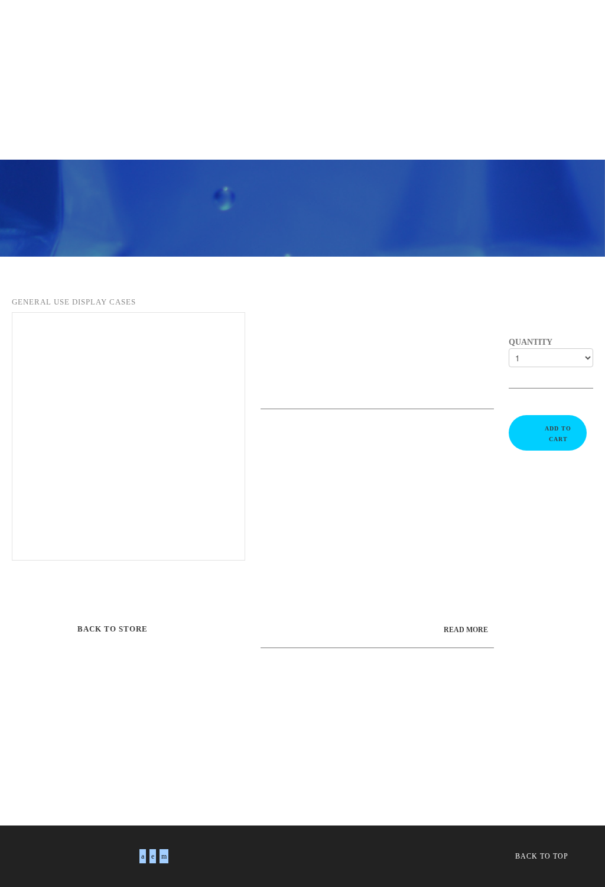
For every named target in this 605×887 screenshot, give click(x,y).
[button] (240, 119)
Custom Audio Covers (349, 72)
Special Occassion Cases (84, 72)
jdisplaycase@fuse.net (413, 607)
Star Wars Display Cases (220, 72)
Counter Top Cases (71, 94)
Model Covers (447, 27)
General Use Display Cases (89, 50)
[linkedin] (152, 856)
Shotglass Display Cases (231, 50)
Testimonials (168, 94)
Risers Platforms (351, 50)
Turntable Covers (247, 27)
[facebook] (142, 856)
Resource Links (258, 94)
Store (92, 27)
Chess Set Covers (352, 27)
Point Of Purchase (464, 72)
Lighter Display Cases (465, 50)
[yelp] (164, 856)
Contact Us (156, 27)
